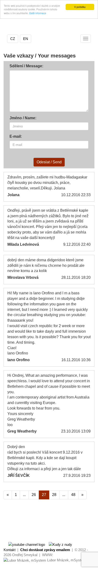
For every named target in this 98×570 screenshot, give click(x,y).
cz (12, 39)
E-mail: (16, 136)
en (25, 39)
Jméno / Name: (23, 118)
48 (73, 495)
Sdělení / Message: (26, 66)
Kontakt (9, 550)
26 (34, 495)
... (24, 495)
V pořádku (80, 7)
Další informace (37, 13)
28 (54, 495)
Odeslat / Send (49, 162)
